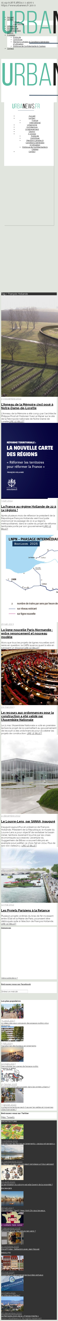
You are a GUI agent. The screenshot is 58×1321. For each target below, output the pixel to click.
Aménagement (14, 31)
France (16, 22)
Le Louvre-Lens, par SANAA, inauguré (28, 821)
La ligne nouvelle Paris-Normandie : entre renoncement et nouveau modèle (27, 633)
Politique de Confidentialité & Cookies (29, 46)
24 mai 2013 (7, 707)
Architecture (12, 28)
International (18, 24)
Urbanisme (12, 26)
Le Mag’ (10, 19)
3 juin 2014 (7, 500)
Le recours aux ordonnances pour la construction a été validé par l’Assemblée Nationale (27, 716)
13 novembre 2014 (11, 398)
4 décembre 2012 (10, 815)
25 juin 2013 (7, 624)
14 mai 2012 (7, 904)
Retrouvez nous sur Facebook (16, 984)
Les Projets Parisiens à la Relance (25, 910)
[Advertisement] (29, 196)
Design (10, 33)
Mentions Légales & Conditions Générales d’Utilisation (35, 142)
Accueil (10, 17)
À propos (11, 35)
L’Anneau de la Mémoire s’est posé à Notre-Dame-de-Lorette (27, 406)
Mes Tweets (8, 1117)
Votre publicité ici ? (9, 978)
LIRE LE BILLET (16, 421)
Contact (10, 48)
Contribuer (17, 39)
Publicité (17, 37)
